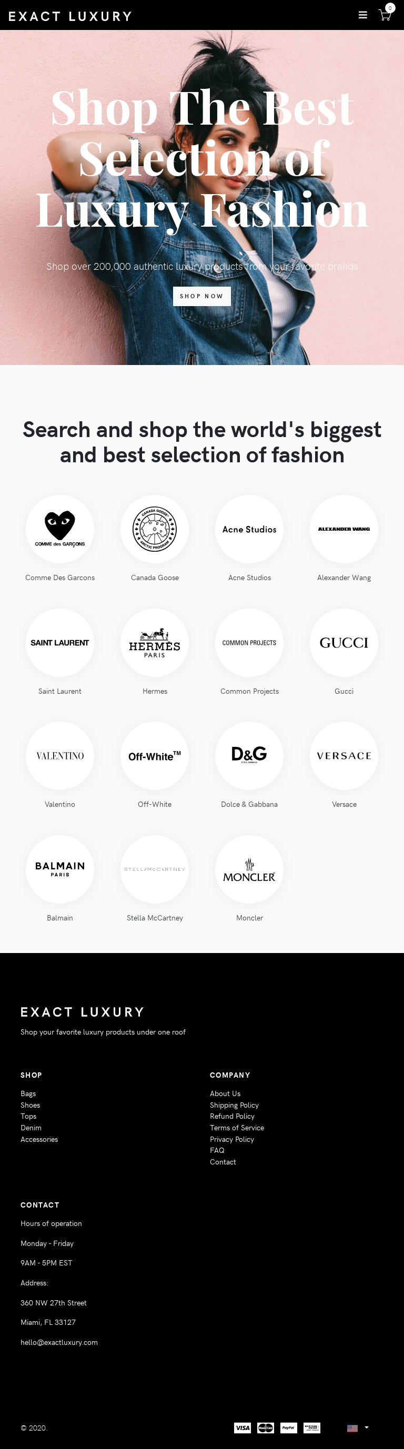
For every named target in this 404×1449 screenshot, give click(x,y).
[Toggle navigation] (363, 15)
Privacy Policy (232, 1138)
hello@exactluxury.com (59, 1341)
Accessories (39, 1138)
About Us (225, 1093)
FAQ (217, 1149)
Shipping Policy (234, 1104)
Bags (28, 1093)
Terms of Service (237, 1127)
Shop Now (202, 296)
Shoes (30, 1104)
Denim (31, 1127)
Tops (28, 1115)
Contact (223, 1161)
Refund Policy (232, 1115)
